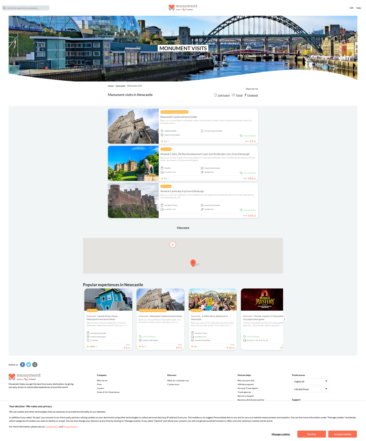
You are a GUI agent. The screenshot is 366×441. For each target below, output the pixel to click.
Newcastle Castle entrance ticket (178, 116)
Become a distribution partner (251, 400)
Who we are (102, 380)
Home (110, 85)
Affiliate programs (246, 384)
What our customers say (178, 380)
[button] (195, 263)
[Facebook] (22, 364)
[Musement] (183, 8)
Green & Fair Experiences (108, 392)
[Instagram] (34, 364)
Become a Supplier (246, 396)
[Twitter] (28, 364)
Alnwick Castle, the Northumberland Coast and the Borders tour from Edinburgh (204, 154)
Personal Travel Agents (248, 388)
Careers (100, 388)
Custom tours (173, 384)
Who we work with (246, 380)
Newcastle (120, 85)
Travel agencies (244, 392)
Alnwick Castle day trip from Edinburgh (182, 191)
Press (99, 384)
